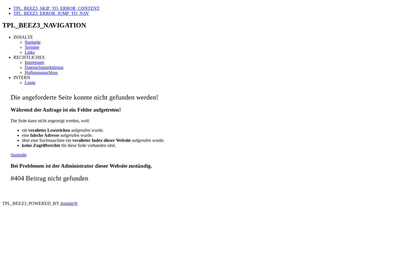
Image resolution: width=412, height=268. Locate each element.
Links (30, 52)
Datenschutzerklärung (44, 67)
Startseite (33, 42)
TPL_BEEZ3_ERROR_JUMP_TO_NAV (51, 13)
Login (30, 82)
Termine (32, 47)
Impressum (34, 62)
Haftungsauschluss (41, 72)
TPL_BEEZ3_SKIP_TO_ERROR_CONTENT (56, 8)
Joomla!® (69, 203)
